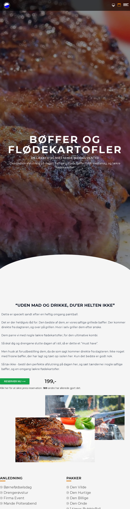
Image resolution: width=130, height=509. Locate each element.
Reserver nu (14, 381)
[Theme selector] (113, 5)
